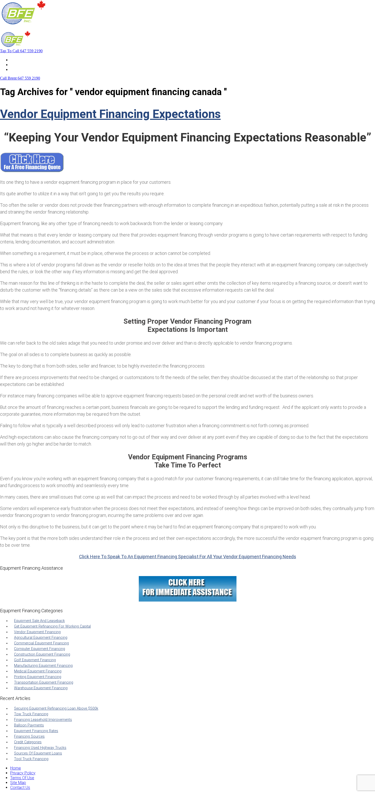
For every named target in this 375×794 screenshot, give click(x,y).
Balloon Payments (29, 725)
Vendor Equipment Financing (37, 632)
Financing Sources (29, 736)
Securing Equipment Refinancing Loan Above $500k (56, 708)
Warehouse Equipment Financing (41, 688)
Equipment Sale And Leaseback (39, 621)
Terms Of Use (22, 777)
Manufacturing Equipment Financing (43, 665)
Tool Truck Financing (31, 759)
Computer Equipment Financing (39, 649)
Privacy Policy (22, 773)
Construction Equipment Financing (42, 654)
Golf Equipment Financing (35, 660)
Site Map (18, 782)
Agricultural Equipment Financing (40, 637)
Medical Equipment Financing (37, 671)
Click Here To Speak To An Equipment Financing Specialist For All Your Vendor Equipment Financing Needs (187, 556)
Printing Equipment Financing (37, 677)
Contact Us (20, 69)
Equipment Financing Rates (36, 731)
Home (15, 59)
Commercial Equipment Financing (41, 643)
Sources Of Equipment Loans (38, 753)
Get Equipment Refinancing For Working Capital (52, 626)
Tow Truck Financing (31, 714)
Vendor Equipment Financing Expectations (110, 114)
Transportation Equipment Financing (43, 682)
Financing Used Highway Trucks (40, 748)
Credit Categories (28, 742)
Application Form (25, 64)
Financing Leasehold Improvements (43, 720)
